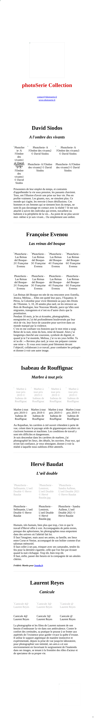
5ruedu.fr (38, 565)
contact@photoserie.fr (47, 97)
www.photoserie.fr (47, 100)
